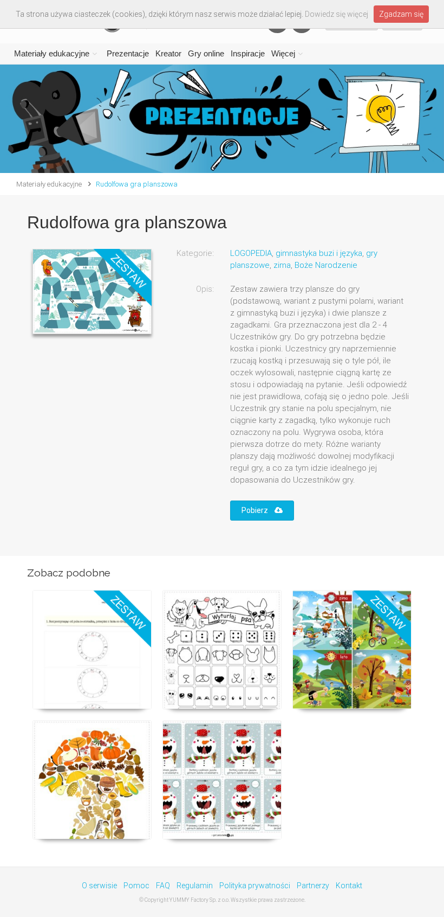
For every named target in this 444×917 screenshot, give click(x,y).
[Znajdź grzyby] (92, 780)
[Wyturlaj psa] (222, 650)
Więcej (283, 53)
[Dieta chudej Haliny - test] (92, 650)
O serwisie (99, 885)
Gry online (206, 53)
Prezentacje (128, 53)
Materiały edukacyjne (51, 53)
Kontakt (349, 885)
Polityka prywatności (254, 885)
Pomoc (136, 885)
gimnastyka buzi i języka (319, 253)
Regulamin (195, 885)
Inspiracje (248, 53)
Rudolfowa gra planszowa (137, 184)
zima (282, 265)
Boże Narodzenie (326, 265)
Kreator (168, 53)
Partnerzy (313, 885)
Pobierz (258, 510)
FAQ (163, 885)
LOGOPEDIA (251, 253)
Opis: (205, 289)
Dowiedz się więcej (336, 14)
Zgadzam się (401, 14)
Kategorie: (195, 253)
